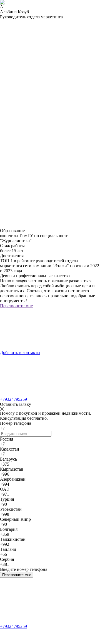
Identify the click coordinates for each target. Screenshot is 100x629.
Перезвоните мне (16, 575)
